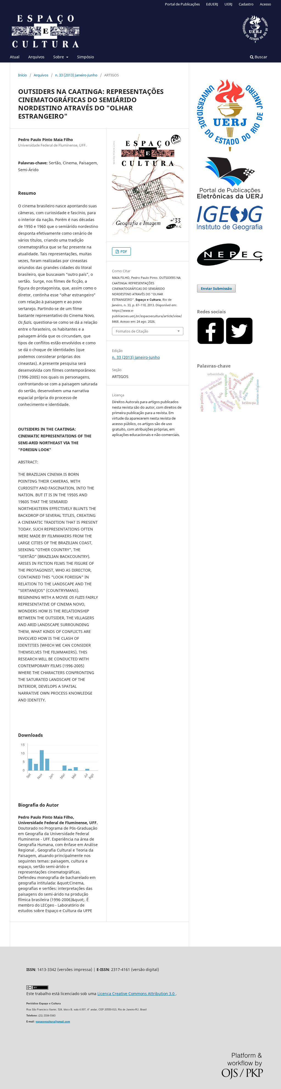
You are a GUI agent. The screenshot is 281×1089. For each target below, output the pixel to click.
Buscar (260, 56)
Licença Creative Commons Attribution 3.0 (136, 993)
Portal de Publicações (182, 4)
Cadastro (246, 4)
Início (22, 75)
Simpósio (85, 56)
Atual (14, 56)
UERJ (228, 4)
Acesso (265, 4)
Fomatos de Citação (132, 331)
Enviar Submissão (216, 288)
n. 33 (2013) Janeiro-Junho (76, 75)
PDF (123, 251)
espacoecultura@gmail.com (53, 1021)
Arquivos (36, 56)
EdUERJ (212, 4)
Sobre (59, 56)
